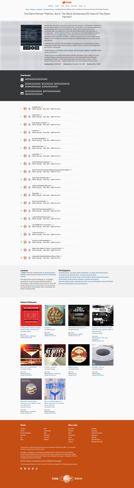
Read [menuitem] (62, 6)
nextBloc (94, 428)
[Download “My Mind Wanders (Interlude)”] (29, 163)
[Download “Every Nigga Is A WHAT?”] (29, 124)
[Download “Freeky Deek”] (29, 116)
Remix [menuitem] (81, 6)
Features (70, 430)
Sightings (94, 430)
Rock (21, 439)
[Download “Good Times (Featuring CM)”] (29, 179)
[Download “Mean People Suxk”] (29, 147)
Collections (71, 435)
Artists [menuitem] (57, 6)
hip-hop (39, 109)
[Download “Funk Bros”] (29, 132)
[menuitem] (85, 6)
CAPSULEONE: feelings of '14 (77, 327)
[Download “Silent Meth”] (29, 195)
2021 (72, 372)
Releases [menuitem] (50, 6)
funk (106, 337)
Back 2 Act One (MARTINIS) (28, 367)
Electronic (47, 435)
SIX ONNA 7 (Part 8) (98, 367)
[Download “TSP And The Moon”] (29, 234)
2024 (24, 334)
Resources (95, 435)
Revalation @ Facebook (91, 279)
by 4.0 (74, 375)
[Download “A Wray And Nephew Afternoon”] (29, 187)
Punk (45, 433)
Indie (45, 428)
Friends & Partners (97, 433)
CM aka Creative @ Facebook (100, 277)
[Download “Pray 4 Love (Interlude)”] (29, 202)
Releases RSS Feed (97, 441)
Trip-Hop (46, 437)
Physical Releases (25, 433)
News (69, 433)
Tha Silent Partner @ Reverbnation (69, 275)
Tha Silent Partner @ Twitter (88, 275)
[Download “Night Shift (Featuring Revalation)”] (29, 210)
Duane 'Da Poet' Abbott (84, 277)
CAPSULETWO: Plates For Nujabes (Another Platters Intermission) (30, 328)
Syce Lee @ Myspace (81, 283)
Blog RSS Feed (96, 439)
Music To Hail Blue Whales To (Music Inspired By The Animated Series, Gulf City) (54, 403)
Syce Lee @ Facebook (94, 281)
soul (103, 337)
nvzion (27, 464)
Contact (70, 441)
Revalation (81, 279)
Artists (22, 430)
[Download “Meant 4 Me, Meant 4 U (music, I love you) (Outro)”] (29, 249)
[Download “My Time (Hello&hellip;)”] (29, 140)
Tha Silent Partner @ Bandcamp (79, 272)
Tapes (70, 437)
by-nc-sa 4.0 (28, 337)
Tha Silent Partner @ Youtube (67, 277)
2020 (96, 372)
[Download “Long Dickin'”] (29, 155)
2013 (48, 109)
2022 (24, 372)
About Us (71, 439)
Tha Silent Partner (64, 272)
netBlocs (46, 439)
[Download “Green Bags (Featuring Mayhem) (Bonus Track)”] (29, 257)
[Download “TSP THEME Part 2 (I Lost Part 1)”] (29, 226)
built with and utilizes (71, 464)
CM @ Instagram (72, 279)
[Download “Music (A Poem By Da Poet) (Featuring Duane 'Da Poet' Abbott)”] (29, 171)
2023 (96, 336)
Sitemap (94, 437)
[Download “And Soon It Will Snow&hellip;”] (29, 242)
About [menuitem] (67, 6)
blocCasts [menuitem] (74, 6)
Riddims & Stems (73, 367)
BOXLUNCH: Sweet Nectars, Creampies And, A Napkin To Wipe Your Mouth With (30, 403)
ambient (81, 334)
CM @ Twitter (63, 279)
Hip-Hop (23, 435)
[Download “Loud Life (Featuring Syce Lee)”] (29, 218)
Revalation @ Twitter (81, 281)
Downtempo (47, 430)
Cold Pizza (47, 327)
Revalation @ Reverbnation (67, 281)
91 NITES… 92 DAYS (50, 367)
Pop (21, 437)
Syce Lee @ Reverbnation (66, 283)
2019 (48, 409)
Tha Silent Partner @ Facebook (98, 272)
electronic (51, 334)
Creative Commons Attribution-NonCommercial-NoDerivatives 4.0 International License (38, 274)
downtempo (33, 335)
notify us (32, 285)
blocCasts (71, 428)
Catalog (22, 428)
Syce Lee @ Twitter (107, 281)
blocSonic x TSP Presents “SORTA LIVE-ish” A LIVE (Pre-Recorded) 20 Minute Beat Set (102, 329)
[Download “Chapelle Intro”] (29, 108)
